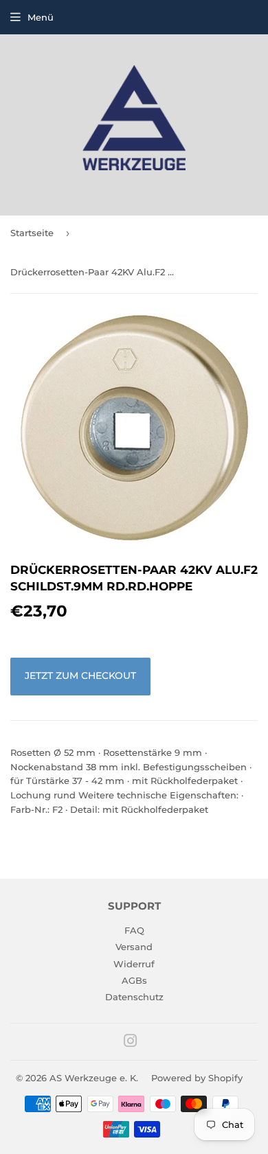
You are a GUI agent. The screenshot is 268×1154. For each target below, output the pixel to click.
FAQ (134, 930)
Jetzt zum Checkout (80, 675)
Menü (40, 17)
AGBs (134, 980)
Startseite (32, 232)
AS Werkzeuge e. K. (93, 1077)
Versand (134, 946)
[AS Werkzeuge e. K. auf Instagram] (130, 1042)
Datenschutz (134, 996)
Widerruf (134, 963)
